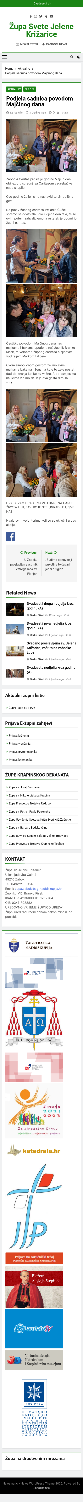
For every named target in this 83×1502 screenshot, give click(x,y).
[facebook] (31, 16)
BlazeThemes (41, 1487)
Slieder (30, 89)
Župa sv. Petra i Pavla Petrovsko (29, 811)
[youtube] (51, 16)
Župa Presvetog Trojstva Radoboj (30, 803)
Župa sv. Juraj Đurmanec (25, 787)
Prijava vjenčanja (19, 743)
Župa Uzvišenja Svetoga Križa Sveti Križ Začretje (40, 819)
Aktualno (14, 89)
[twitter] (40, 16)
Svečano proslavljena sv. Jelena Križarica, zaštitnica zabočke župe (51, 648)
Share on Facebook (10, 536)
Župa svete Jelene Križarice (41, 30)
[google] (45, 16)
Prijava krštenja (19, 735)
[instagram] (35, 16)
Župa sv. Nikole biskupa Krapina (29, 795)
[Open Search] (71, 57)
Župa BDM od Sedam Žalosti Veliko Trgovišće (38, 836)
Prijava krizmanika (20, 759)
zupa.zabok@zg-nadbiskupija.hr (38, 889)
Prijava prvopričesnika (23, 752)
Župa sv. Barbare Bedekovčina (28, 827)
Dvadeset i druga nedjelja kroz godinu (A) (42, 3)
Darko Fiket (16, 113)
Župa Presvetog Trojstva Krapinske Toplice (36, 843)
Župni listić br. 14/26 (22, 708)
